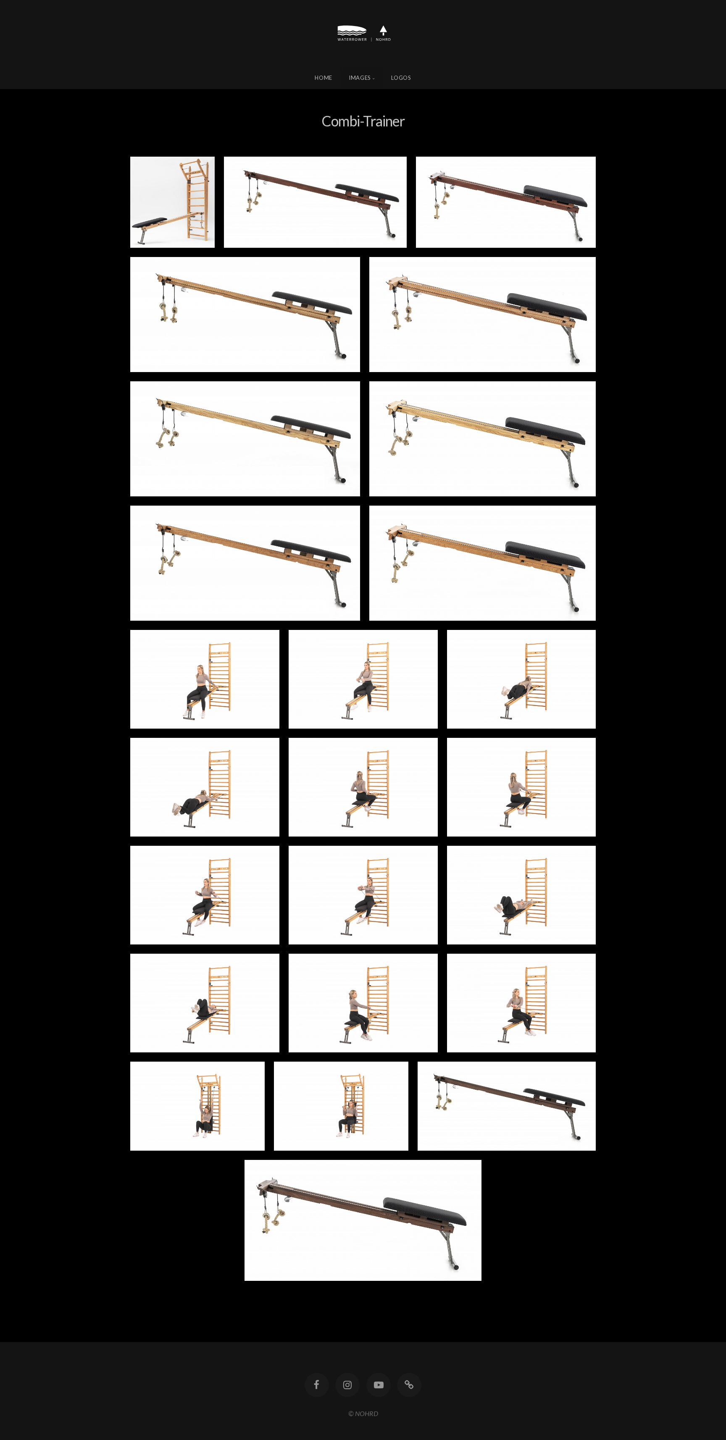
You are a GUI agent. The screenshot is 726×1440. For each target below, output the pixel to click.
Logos (401, 77)
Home (323, 77)
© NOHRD (363, 1413)
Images (360, 77)
